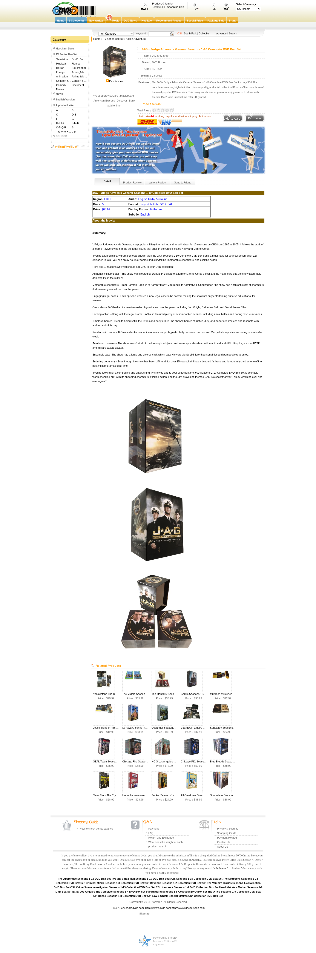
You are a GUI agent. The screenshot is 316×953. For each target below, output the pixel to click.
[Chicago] (133, 748)
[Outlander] (162, 715)
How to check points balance (96, 828)
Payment (153, 828)
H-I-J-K (60, 123)
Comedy (61, 85)
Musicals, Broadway (63, 63)
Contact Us (223, 842)
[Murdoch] (221, 681)
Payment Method (227, 837)
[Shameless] (221, 782)
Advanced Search (226, 33)
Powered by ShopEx (165, 937)
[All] (191, 782)
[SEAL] (104, 748)
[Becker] (162, 782)
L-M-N (75, 123)
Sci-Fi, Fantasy (79, 59)
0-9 (74, 131)
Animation (62, 76)
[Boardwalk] (191, 715)
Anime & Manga (79, 76)
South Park (190, 33)
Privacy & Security (227, 828)
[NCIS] (162, 748)
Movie (59, 93)
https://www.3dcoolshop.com (188, 908)
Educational (79, 67)
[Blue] (221, 748)
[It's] (133, 715)
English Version (65, 99)
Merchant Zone (65, 48)
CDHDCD (61, 136)
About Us (222, 846)
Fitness (76, 63)
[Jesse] (104, 715)
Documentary (79, 85)
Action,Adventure (79, 72)
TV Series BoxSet (66, 54)
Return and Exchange (161, 837)
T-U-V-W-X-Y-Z (63, 131)
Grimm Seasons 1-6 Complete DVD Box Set (206, 694)
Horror (60, 67)
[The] (133, 681)
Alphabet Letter (65, 105)
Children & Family (63, 80)
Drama (60, 89)
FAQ (150, 833)
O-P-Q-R (61, 127)
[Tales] (104, 782)
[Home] (133, 782)
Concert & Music (79, 80)
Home (96, 38)
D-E (74, 114)
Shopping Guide (226, 833)
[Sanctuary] (221, 715)
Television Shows (63, 59)
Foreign (60, 72)
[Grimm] (191, 681)
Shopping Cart (175, 7)
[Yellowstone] (104, 681)
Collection (204, 33)
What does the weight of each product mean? (165, 844)
